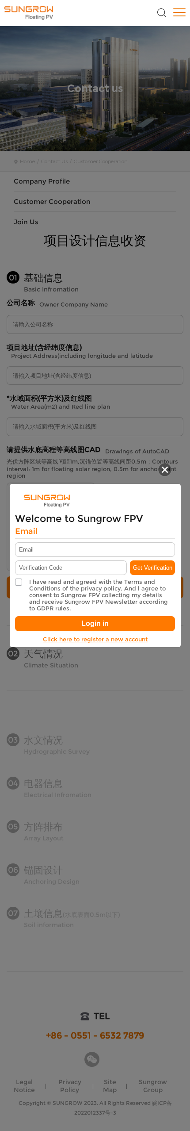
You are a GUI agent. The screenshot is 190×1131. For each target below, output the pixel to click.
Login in (95, 623)
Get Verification (152, 567)
